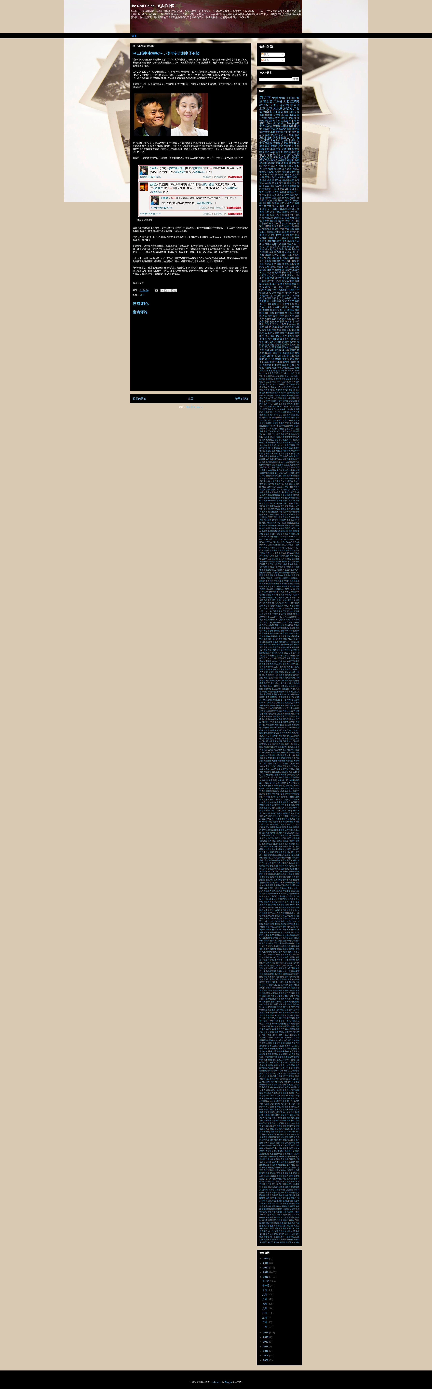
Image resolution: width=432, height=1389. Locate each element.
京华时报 (282, 614)
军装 (263, 667)
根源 (264, 938)
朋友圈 (283, 451)
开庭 (264, 835)
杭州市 (277, 172)
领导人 (294, 528)
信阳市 (275, 298)
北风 (270, 686)
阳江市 (284, 523)
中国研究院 (266, 584)
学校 (286, 791)
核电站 (273, 267)
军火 (289, 664)
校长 (282, 935)
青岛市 (285, 365)
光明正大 (276, 647)
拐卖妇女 (293, 869)
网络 (269, 203)
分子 (263, 401)
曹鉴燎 (268, 451)
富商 (293, 805)
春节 (284, 902)
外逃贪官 (267, 761)
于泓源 (286, 611)
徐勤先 (262, 849)
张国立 (290, 838)
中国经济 (275, 135)
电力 (270, 481)
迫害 (272, 515)
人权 (274, 195)
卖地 (290, 692)
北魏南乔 (276, 686)
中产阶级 (266, 290)
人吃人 (278, 387)
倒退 (264, 642)
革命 (287, 221)
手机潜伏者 (267, 863)
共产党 (279, 140)
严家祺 (262, 564)
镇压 (261, 160)
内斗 (285, 661)
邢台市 (277, 281)
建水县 (273, 833)
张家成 (266, 437)
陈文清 (294, 525)
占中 (280, 154)
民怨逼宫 (272, 954)
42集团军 (268, 371)
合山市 (290, 711)
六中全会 (291, 656)
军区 (274, 301)
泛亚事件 (279, 465)
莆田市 (270, 356)
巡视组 (271, 816)
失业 (290, 772)
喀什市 (273, 415)
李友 (272, 454)
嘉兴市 (276, 733)
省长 (266, 484)
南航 (270, 406)
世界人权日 (294, 556)
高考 (279, 368)
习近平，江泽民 (282, 608)
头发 (295, 772)
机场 (264, 333)
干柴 (280, 822)
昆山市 (276, 899)
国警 (274, 744)
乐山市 (288, 382)
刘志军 (288, 675)
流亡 (269, 467)
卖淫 (266, 406)
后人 (282, 714)
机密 (270, 913)
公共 (286, 653)
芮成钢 (292, 163)
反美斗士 (283, 409)
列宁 (268, 401)
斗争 (285, 883)
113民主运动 (283, 537)
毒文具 (266, 949)
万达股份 (273, 550)
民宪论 (296, 952)
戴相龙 (271, 163)
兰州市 (265, 249)
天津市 (274, 105)
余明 (263, 636)
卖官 (295, 692)
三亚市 (280, 287)
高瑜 (269, 206)
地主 (276, 750)
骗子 (274, 284)
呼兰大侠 (295, 412)
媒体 (292, 226)
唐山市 (283, 310)
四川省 (276, 112)
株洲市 (296, 456)
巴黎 (274, 431)
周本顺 (265, 310)
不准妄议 (291, 553)
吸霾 (280, 719)
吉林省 (276, 209)
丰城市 (282, 595)
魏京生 (290, 368)
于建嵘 (292, 384)
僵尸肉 (277, 393)
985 (281, 539)
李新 (277, 333)
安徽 (287, 423)
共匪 (288, 658)
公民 (294, 298)
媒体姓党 (286, 319)
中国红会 (283, 584)
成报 (293, 855)
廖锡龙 (281, 830)
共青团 (282, 160)
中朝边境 (280, 592)
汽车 (295, 963)
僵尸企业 (270, 393)
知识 (264, 487)
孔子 (294, 319)
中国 (282, 98)
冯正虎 (262, 304)
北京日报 (282, 683)
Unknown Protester (276, 545)
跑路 (276, 512)
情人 (289, 852)
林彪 (261, 177)
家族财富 (282, 802)
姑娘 (275, 780)
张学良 (294, 434)
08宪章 (267, 537)
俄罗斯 (294, 636)
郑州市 (295, 157)
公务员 (288, 298)
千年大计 (293, 689)
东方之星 (287, 169)
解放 (264, 359)
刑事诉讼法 (279, 672)
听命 (264, 716)
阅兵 (267, 160)
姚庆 (279, 319)
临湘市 (296, 595)
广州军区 (289, 824)
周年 (261, 255)
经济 (261, 151)
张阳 (279, 261)
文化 (295, 442)
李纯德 (262, 927)
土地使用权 (282, 747)
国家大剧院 (277, 741)
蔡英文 (290, 275)
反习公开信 (294, 406)
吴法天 (265, 719)
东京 (276, 559)
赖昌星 (270, 180)
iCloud (290, 545)
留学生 (285, 347)
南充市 (270, 307)
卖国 (261, 406)
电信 (266, 481)
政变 (292, 212)
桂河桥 (286, 938)
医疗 (261, 689)
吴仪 (287, 716)
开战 (268, 835)
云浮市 (285, 295)
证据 (287, 506)
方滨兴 (294, 891)
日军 (297, 445)
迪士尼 (266, 515)
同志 (265, 714)
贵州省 (262, 180)
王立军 (280, 189)
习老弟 (266, 606)
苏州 (274, 501)
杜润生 (294, 454)
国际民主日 (268, 747)
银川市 (275, 520)
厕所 (274, 406)
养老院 (269, 661)
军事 (280, 398)
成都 (274, 327)
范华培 (262, 356)
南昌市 (278, 307)
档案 (288, 459)
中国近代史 (276, 586)
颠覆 (269, 284)
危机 (279, 252)
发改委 (296, 409)
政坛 (272, 877)
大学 (289, 255)
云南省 (276, 126)
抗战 (269, 200)
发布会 (296, 703)
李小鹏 (265, 215)
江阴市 (268, 963)
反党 (284, 252)
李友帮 (266, 918)
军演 (284, 664)
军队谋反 (274, 667)
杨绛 (274, 930)
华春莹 (264, 692)
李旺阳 (277, 924)
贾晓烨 (283, 509)
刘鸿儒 (288, 678)
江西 (297, 960)
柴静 (291, 456)
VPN (261, 287)
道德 (293, 515)
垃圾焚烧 (263, 420)
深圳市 (292, 112)
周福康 (288, 725)
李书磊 (265, 916)
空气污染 (295, 490)
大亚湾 (274, 761)
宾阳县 (269, 805)
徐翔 (292, 229)
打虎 (265, 442)
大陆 (297, 209)
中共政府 (287, 567)
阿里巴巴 (291, 523)
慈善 (266, 855)
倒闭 (295, 390)
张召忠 (277, 838)
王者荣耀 (276, 347)
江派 (287, 462)
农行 (292, 667)
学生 (290, 791)
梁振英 (290, 336)
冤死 (265, 669)
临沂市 (272, 293)
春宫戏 (275, 902)
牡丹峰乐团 (292, 473)
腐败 (272, 151)
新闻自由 (283, 888)
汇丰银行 (266, 960)
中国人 (274, 160)
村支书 (279, 927)
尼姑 (297, 429)
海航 (284, 186)
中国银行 (295, 379)
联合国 (271, 495)
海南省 (276, 143)
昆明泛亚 (263, 448)
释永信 (268, 192)
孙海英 (281, 788)
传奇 (290, 631)
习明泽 (288, 293)
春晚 (280, 902)
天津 (283, 149)
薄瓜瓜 (277, 356)
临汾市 (262, 382)
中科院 (294, 592)
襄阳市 (262, 506)
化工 (279, 304)
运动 (261, 515)
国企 (294, 183)
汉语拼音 (278, 960)
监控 (291, 347)
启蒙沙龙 (276, 716)
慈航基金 (286, 855)
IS (298, 284)
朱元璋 (271, 910)
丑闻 (287, 556)
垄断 (278, 752)
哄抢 (297, 727)
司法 (269, 209)
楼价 (285, 941)
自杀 (281, 218)
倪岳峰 (269, 642)
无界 (287, 445)
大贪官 (273, 769)
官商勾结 (285, 797)
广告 (261, 824)
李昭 (276, 454)
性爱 (272, 852)
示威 (267, 350)
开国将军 (291, 833)
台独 (292, 307)
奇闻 (272, 775)
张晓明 (286, 841)
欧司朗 (290, 941)
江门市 (262, 963)
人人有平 (274, 617)
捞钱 (280, 871)
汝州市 (286, 960)
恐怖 (263, 440)
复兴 (270, 758)
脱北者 (290, 241)
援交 (265, 874)
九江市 (269, 384)
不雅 (276, 556)
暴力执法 (284, 448)
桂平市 (277, 459)
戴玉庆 (285, 440)
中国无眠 (277, 578)
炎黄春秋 (279, 270)
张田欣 (275, 844)
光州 (270, 647)
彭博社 (286, 847)
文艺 (280, 883)
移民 (274, 241)
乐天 (274, 600)
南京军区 (267, 694)
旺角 (274, 264)
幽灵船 (296, 822)
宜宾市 (265, 800)
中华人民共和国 (279, 290)
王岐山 (290, 98)
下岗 (261, 376)
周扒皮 (279, 722)
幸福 (285, 822)
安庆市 (294, 794)
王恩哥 (265, 478)
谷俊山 (295, 177)
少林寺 (294, 810)
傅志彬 (284, 644)
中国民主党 (279, 581)
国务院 (292, 739)
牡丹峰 (288, 270)
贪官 (280, 146)
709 (292, 221)
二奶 (265, 611)
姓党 (267, 212)
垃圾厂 (283, 255)
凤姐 (293, 398)
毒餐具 (292, 949)
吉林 (261, 714)
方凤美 (279, 891)
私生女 (262, 490)
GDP (286, 539)
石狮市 (269, 487)
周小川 (295, 252)
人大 (285, 617)
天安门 (293, 197)
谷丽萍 (275, 244)
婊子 (276, 786)
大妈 (278, 764)
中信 (287, 376)
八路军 (281, 653)
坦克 (268, 752)
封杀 (282, 808)
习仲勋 (282, 165)
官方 (291, 426)
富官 (297, 805)
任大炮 (266, 390)
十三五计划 (276, 689)
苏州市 (283, 177)
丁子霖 (271, 373)
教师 (281, 232)
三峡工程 (295, 550)
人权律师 (294, 295)
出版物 (294, 669)
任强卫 (273, 628)
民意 (278, 954)
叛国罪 (262, 708)
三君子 (287, 287)
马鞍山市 (284, 531)
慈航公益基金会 (275, 855)
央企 (297, 316)
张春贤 (267, 261)
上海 (272, 140)
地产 (293, 418)
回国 (284, 415)
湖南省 (292, 115)
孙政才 (288, 174)
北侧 (289, 683)
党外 (270, 650)
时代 (263, 899)
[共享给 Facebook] (171, 290)
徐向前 (269, 849)
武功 (293, 943)
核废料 (262, 459)
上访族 (277, 553)
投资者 (292, 866)
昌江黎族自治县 (286, 899)
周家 (264, 722)
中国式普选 (268, 575)
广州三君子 (273, 824)
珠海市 (285, 238)
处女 (265, 758)
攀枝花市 (278, 874)
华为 (288, 404)
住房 (272, 633)
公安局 (277, 395)
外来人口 (295, 758)
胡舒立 (266, 498)
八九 (281, 298)
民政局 (283, 954)
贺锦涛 (277, 509)
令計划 (284, 625)
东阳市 (284, 561)
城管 (287, 226)
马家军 (271, 531)
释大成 (281, 517)
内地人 (275, 661)
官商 (278, 797)
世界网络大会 (274, 376)
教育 (287, 232)
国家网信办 (287, 741)
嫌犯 (280, 786)
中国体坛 (293, 570)
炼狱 (290, 470)
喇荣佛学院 (268, 733)
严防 (271, 564)
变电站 (288, 705)
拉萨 (283, 869)
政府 (275, 200)
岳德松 (273, 813)
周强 (274, 722)
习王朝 (294, 603)
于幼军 (277, 295)
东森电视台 (264, 561)
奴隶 (290, 777)
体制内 (277, 633)
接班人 (279, 442)
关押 (293, 658)
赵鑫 (269, 362)
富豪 (265, 808)
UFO (265, 545)
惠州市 (268, 327)
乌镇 (283, 382)
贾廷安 (285, 278)
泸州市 (270, 235)
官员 (267, 146)
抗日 (289, 261)
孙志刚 (275, 788)
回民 (270, 736)
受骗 (278, 705)
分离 (266, 672)
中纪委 (268, 126)
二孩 (287, 384)
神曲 (287, 487)
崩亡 (265, 816)
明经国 (271, 448)
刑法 (287, 672)
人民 (287, 206)
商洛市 (296, 730)
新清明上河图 (273, 888)
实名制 (262, 429)
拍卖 (274, 442)
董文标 (273, 503)
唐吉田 (279, 730)
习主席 (262, 603)
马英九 (275, 192)
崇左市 (288, 321)
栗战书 (268, 177)
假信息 (294, 642)
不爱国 (271, 556)
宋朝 (268, 797)
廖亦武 (265, 830)
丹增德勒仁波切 (271, 598)
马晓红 (268, 368)
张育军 (288, 844)
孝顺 (263, 791)
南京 (264, 307)
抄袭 (272, 866)
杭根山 (279, 930)
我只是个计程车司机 (282, 858)
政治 (283, 123)
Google (292, 539)
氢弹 (264, 957)
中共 (275, 98)
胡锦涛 (279, 132)
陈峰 (282, 525)
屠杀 (261, 431)
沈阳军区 (291, 966)
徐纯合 (292, 324)
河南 (261, 218)
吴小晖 (283, 209)
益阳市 (290, 481)
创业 (263, 681)
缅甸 (279, 241)
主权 (268, 382)
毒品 (297, 946)
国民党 (285, 197)
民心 (265, 954)
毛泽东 (264, 105)
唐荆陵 (290, 310)
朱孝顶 (277, 910)
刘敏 (265, 678)
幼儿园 (268, 434)
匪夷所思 (284, 686)
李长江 (273, 927)
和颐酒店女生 (283, 727)
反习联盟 (263, 409)
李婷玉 (270, 333)
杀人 (274, 913)
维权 (269, 137)
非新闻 (292, 365)
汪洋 (278, 963)
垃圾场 (273, 752)
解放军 (295, 123)
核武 (272, 459)
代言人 (265, 625)
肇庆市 (277, 495)
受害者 (273, 705)
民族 (272, 215)
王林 (265, 168)
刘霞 (274, 304)
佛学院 (290, 246)
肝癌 (292, 353)
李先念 (290, 916)
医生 (297, 686)
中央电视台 (278, 589)
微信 (296, 149)
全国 (261, 395)
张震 (278, 437)
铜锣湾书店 (288, 180)
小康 (268, 810)
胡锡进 (273, 498)
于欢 (280, 611)
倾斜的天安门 (284, 642)
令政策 (271, 625)
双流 (293, 700)
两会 (274, 174)
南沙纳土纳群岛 (290, 694)
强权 (276, 847)
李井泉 (277, 916)
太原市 (262, 258)
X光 (285, 545)
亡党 (268, 387)
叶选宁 (266, 412)
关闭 (297, 658)
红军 (289, 272)
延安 (293, 830)
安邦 (264, 229)
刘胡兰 (275, 678)
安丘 (278, 794)
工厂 (280, 816)
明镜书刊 (267, 902)
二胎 (267, 246)
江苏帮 (292, 960)
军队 (261, 226)
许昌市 (277, 506)
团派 (274, 197)
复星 (274, 758)
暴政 (278, 905)
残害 (288, 946)
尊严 (295, 808)
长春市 (294, 520)
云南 (291, 611)
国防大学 (289, 744)
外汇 (270, 420)
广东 (282, 229)
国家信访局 (267, 418)
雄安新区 (267, 365)
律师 (264, 163)
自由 (287, 218)
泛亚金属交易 (289, 465)
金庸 (293, 517)
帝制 (270, 822)
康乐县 (289, 827)
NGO (261, 542)
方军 (274, 891)
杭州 (267, 267)
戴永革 (289, 860)
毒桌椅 (286, 949)
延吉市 (288, 830)
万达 (273, 287)
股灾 (275, 137)
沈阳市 (285, 342)
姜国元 (294, 783)
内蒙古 (295, 169)
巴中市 (268, 819)
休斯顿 (277, 631)
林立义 (283, 932)
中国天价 (285, 573)
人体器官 (282, 246)
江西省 (274, 129)
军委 (281, 249)
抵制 (269, 330)
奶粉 (269, 258)
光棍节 (288, 647)
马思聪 (277, 531)
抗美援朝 (269, 232)
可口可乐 (278, 708)
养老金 (262, 661)
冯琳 (274, 669)
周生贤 (282, 725)
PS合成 (278, 542)
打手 (278, 863)
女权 (276, 777)
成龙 (297, 855)
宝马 (280, 800)
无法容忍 (285, 893)
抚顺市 (262, 330)
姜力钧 (283, 783)
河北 (297, 215)
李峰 (282, 921)
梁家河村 (293, 938)
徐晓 (280, 849)
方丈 (282, 445)
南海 (289, 183)
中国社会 (275, 584)
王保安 (289, 476)
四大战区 (295, 733)
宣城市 (266, 802)
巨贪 (293, 816)
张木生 (292, 841)
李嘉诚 (270, 172)
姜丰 (278, 783)
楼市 (264, 339)
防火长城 (276, 523)
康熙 (295, 827)
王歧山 (262, 272)
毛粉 (285, 952)
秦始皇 (285, 350)
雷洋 (261, 126)
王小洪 (268, 347)
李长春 (293, 264)
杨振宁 (262, 930)
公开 (268, 656)
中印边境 (267, 570)
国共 (272, 739)
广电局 (262, 827)
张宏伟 (296, 838)
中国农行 (269, 379)
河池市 (268, 465)
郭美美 (273, 221)
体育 (282, 633)
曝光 (291, 448)
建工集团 (266, 833)
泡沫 (264, 235)
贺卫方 (271, 509)
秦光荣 (278, 350)
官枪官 (292, 797)
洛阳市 (270, 270)
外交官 (288, 758)
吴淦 (289, 252)
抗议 (297, 327)
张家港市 (263, 841)
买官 (291, 608)
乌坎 (278, 382)
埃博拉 (292, 752)
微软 (285, 849)
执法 (270, 442)
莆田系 (288, 189)
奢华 (289, 775)
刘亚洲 (268, 226)
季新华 (269, 791)
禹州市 (296, 487)
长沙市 (281, 221)
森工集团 (278, 941)
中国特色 (277, 379)
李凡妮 (296, 916)
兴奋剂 (296, 395)
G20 (270, 174)
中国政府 (287, 575)
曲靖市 (296, 448)
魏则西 (287, 151)
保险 (270, 639)
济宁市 (278, 235)
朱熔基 (285, 264)
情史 (293, 852)
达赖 (297, 512)
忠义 (263, 852)
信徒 (290, 390)
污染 (297, 462)
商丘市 (266, 415)
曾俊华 (292, 905)
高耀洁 (280, 284)
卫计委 (294, 697)
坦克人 (275, 255)
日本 (272, 186)
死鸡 (284, 946)
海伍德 (265, 344)
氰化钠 (269, 957)
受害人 (266, 705)
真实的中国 (279, 484)
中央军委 (266, 183)
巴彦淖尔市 (290, 819)
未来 (265, 910)
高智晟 (283, 192)
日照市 (290, 896)
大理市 (294, 766)
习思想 (281, 603)
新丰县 (266, 885)
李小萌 (277, 921)
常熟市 (289, 431)
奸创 (295, 777)
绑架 (264, 353)
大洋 (288, 766)
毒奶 (261, 949)
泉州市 (293, 342)
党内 (261, 650)
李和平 (273, 918)
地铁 (289, 750)
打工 (274, 863)
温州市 (285, 344)
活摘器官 (263, 467)
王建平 (295, 270)
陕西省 (265, 132)
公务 (290, 653)
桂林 (280, 938)
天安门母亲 (278, 316)
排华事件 (293, 871)
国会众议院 (292, 736)
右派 (261, 412)
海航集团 (291, 186)
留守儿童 (276, 481)
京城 (272, 387)
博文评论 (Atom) (194, 407)
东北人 (282, 559)
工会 (276, 816)
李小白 (271, 921)
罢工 (269, 353)
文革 (269, 108)
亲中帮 (262, 617)
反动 (274, 703)
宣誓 (272, 802)
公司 (295, 653)
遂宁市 (270, 281)
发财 (261, 705)
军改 (279, 301)
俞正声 (275, 639)
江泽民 (294, 101)
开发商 (279, 833)
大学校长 (285, 764)
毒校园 (273, 949)
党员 (279, 195)
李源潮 (282, 137)
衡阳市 (285, 356)
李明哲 (283, 333)
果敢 (288, 932)
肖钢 (282, 495)
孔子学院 (289, 786)
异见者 (281, 835)
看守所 (271, 484)
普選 (270, 905)
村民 (285, 927)
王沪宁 (277, 238)
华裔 (297, 404)
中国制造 (277, 573)
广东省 (277, 101)
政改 (281, 877)
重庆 (279, 362)
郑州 (276, 517)
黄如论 (273, 534)
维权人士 (269, 218)
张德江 (262, 172)
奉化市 (277, 775)
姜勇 (288, 783)
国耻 (272, 313)
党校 (283, 650)
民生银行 (284, 339)
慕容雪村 (278, 440)
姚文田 (285, 780)
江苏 (287, 267)
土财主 (264, 750)
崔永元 (294, 813)
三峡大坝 (287, 550)
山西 (268, 813)
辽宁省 (292, 143)
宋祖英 (270, 229)
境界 (278, 755)
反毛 (282, 703)
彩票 (282, 437)
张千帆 (265, 838)
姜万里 (272, 783)
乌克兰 (294, 598)
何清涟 (292, 633)
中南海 (284, 126)
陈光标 (285, 281)
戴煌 (295, 860)
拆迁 (278, 869)
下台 (294, 287)
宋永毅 (273, 797)
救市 (276, 232)
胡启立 (294, 495)
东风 (289, 561)
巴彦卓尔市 (280, 819)
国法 (270, 744)
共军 (284, 658)
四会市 (288, 733)
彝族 (280, 847)
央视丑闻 (284, 772)
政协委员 (266, 877)
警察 (261, 192)
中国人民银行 (277, 570)
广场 (266, 824)
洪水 (297, 465)
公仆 (266, 395)
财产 (297, 506)
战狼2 (273, 860)
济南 (274, 467)
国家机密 (286, 418)
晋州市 (289, 902)
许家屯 (275, 203)
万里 (289, 244)
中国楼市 (293, 578)
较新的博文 (139, 398)
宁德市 (268, 794)
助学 (286, 681)
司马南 (279, 711)
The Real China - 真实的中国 (152, 6)
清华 (293, 467)
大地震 (269, 764)
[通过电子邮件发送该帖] (156, 290)
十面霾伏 (285, 689)
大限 (285, 420)
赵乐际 (293, 278)
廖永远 (271, 830)
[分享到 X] (168, 290)
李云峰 (294, 451)
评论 (266, 60)
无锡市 (268, 264)
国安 (281, 226)
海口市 (275, 177)
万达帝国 (265, 550)
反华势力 (275, 409)
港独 (270, 470)
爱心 (281, 473)
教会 (290, 442)
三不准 (280, 550)
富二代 (269, 429)
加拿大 (275, 226)
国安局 (269, 741)
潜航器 (285, 470)
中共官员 (279, 567)
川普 (297, 258)
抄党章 (262, 866)
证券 (282, 506)
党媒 (274, 650)
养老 (261, 398)
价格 (263, 628)
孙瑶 (293, 788)
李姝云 (286, 918)
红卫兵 (295, 272)
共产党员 (278, 658)
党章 (295, 650)
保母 (265, 639)
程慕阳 (293, 350)
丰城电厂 (289, 595)
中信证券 (273, 165)
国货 (278, 744)
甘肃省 (279, 163)
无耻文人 (265, 896)
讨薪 (272, 506)
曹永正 (262, 451)
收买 (284, 874)
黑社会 (282, 244)
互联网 (282, 183)
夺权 (263, 775)
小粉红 (287, 429)
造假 (288, 515)
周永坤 (265, 725)
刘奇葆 (273, 401)
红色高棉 (268, 492)
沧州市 (262, 465)
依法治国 (274, 390)
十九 (270, 404)
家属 (276, 802)
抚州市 (264, 869)
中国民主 (269, 581)
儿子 (261, 647)
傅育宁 (290, 644)
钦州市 (285, 362)
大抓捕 (273, 766)
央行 (261, 319)
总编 (276, 852)
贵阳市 (278, 278)
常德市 (275, 822)
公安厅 (271, 395)
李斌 (272, 924)
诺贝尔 (283, 203)
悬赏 (285, 852)
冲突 (289, 398)
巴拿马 (278, 212)
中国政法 (295, 575)
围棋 (285, 736)
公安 (269, 154)
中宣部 (286, 589)
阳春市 (293, 362)
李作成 (284, 916)
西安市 (279, 151)
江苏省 (284, 115)
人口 (280, 617)
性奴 (268, 852)
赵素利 (271, 512)
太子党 (263, 157)
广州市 (287, 132)
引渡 (287, 835)
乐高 (289, 600)
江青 (292, 267)
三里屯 (262, 553)
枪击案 (266, 935)
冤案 (297, 301)
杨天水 (296, 927)
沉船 (297, 267)
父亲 (285, 473)
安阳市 (275, 426)
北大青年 (263, 686)
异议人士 (276, 324)
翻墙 (276, 218)
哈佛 (261, 730)
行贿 (291, 503)
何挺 (287, 633)
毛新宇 (280, 267)
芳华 (270, 501)
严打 (267, 564)
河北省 (268, 120)
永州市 (293, 339)
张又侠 (271, 838)
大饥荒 (295, 154)
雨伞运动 (276, 365)
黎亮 (282, 534)
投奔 (287, 866)
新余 (297, 885)
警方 (267, 506)
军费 (268, 667)
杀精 (283, 913)
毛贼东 (290, 952)
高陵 (290, 531)
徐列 (297, 847)
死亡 (269, 339)
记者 (270, 168)
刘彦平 (279, 401)
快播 (261, 232)
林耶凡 (286, 456)
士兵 (293, 755)
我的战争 (295, 858)
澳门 (292, 235)
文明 (276, 883)
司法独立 (272, 711)
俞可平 (268, 298)
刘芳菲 (285, 401)
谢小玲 (270, 359)
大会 (274, 420)
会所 (282, 631)
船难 (293, 498)
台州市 (289, 708)
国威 (264, 741)
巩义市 (262, 819)
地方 (297, 418)
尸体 (293, 429)
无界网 (292, 445)
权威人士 (293, 913)
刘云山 (284, 135)
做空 (274, 644)
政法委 (262, 880)
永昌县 (292, 957)
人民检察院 (286, 387)
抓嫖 (276, 866)
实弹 (291, 800)
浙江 (278, 467)
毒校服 (279, 949)
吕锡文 (284, 412)
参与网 (288, 700)
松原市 (286, 930)
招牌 (264, 871)
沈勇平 (277, 966)
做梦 (270, 644)
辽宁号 (286, 512)
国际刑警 (279, 313)
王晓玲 (271, 478)
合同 (285, 711)
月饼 (276, 907)
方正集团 (287, 891)
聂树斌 (285, 353)
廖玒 (276, 830)
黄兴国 (288, 284)
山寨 (265, 431)
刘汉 (270, 678)
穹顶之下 (287, 490)
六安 (265, 658)
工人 (261, 261)
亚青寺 (275, 614)
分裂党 (271, 672)
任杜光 (286, 628)
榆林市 (294, 459)
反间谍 (290, 409)
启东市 (269, 716)
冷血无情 (280, 669)
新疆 (296, 135)
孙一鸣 (296, 786)
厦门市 (280, 406)
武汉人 (265, 946)
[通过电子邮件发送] (162, 290)
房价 (295, 440)
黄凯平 (266, 534)
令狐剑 (277, 625)
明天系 (296, 899)
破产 (274, 487)
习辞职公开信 (266, 223)
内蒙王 (290, 661)
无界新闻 (293, 893)
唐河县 (286, 730)
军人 (269, 301)
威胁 (265, 786)
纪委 (274, 492)
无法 (278, 893)
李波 (272, 149)
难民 (291, 281)
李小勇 (265, 921)
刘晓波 (287, 108)
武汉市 (278, 186)
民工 (261, 954)
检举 (272, 941)
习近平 (265, 98)
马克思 (265, 531)
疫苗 (280, 157)
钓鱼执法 (268, 520)
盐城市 (296, 481)
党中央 (284, 393)
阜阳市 (269, 523)
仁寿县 (283, 622)
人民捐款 (279, 620)
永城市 (279, 957)
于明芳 (275, 611)
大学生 (295, 255)
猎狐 (284, 476)
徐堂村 (275, 849)
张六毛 (288, 434)
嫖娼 (274, 258)
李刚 (261, 918)
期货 (261, 910)
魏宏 (297, 368)
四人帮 (282, 733)
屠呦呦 (285, 258)
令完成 (276, 115)
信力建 (285, 390)
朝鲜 (267, 149)
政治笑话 (295, 877)
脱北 (278, 498)
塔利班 (262, 755)
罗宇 (284, 241)
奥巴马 (268, 319)
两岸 (282, 376)
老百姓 (265, 495)
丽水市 (282, 598)
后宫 (293, 714)
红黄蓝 (262, 275)
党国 (265, 650)
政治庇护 (287, 877)
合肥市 (277, 412)
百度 (286, 163)
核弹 (284, 336)
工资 (270, 431)
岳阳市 (279, 813)
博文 (266, 54)
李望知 (284, 924)
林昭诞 (266, 932)
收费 (295, 874)
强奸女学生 (268, 847)
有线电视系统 (284, 907)
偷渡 (278, 644)
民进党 (273, 462)
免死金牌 (295, 647)
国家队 (268, 255)
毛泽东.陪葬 (277, 952)
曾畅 (278, 451)
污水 (274, 963)
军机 (280, 664)
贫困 (261, 509)
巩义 (297, 816)
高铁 (284, 368)
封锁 (291, 808)
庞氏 (278, 434)
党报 (278, 650)
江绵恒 (285, 215)
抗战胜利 (289, 327)
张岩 (270, 841)
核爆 (287, 935)
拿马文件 (274, 871)
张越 (274, 261)
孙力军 (269, 788)
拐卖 (274, 330)
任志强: (280, 628)
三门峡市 (284, 373)
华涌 (293, 404)
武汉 (263, 462)
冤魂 (270, 669)
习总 (297, 221)
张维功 (281, 844)
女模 (280, 777)
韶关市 (288, 528)
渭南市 (264, 470)
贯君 (272, 278)
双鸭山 (286, 406)
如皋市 (265, 780)
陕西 (263, 528)
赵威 (264, 362)
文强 (272, 883)
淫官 (272, 344)
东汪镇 (272, 561)
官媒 (272, 321)
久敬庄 (273, 382)
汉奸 (283, 462)
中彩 (264, 592)
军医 (272, 664)
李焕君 (288, 454)
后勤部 (288, 714)
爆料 (276, 473)
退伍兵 (277, 515)
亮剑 (297, 614)
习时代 (287, 603)
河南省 (267, 111)
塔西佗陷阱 (270, 755)
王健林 (270, 238)
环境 (287, 478)
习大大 (275, 384)
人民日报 (291, 165)
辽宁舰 (292, 512)
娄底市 (271, 786)
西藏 (289, 177)
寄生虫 (287, 805)
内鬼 (276, 398)
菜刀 (295, 501)
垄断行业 (285, 752)
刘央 (270, 675)
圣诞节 (271, 750)
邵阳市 (271, 517)
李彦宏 (294, 921)
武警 (275, 157)
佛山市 (285, 223)
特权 (263, 476)
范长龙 (283, 275)
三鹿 (268, 553)
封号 (274, 808)
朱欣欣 (283, 910)
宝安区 (296, 426)
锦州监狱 (282, 520)
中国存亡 (293, 573)
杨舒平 (279, 456)
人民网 (265, 622)
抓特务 (281, 866)
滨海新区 (267, 189)
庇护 (268, 827)
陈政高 (288, 525)
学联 (295, 791)
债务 (264, 393)
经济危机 (280, 492)
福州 (272, 350)
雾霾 (267, 135)
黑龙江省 (291, 192)
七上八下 (291, 548)
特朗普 (262, 238)
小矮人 (273, 810)
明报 (289, 330)
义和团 (288, 598)
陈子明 (271, 525)
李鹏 (272, 132)
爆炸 (293, 140)
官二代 (286, 426)
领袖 (264, 284)
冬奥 (284, 398)
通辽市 (283, 515)
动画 (282, 681)
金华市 (288, 517)
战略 (278, 860)
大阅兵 (287, 154)
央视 (261, 212)
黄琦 (278, 534)
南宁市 (268, 197)
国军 (287, 739)
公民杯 (279, 656)
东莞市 (287, 146)
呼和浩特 (295, 725)
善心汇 (279, 415)
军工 (276, 664)
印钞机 (269, 700)
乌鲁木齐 (268, 600)
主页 (190, 398)
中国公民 (269, 573)
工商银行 (287, 816)
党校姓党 (288, 650)
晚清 (295, 902)
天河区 (292, 769)
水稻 (274, 957)
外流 (261, 761)
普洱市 (264, 905)
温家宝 (282, 129)
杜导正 (290, 927)
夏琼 (278, 758)
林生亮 (277, 932)
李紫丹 (296, 924)
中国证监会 (286, 379)
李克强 (294, 105)
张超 (293, 844)
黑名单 (288, 534)
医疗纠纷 (267, 689)
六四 (286, 101)
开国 (285, 833)
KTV (297, 539)
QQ (287, 542)
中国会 (286, 570)
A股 (289, 371)
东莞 (294, 244)
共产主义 (274, 249)
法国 (273, 465)
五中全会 (268, 614)
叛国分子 (295, 705)
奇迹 (268, 775)
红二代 (290, 137)
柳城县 (278, 336)
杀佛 (278, 913)
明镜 (261, 902)
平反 (261, 324)
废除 (284, 827)
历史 (264, 209)
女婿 (274, 319)
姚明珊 (275, 423)
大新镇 (279, 766)
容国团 (294, 802)
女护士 (271, 777)
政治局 (295, 174)
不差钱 (265, 556)
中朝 (274, 592)
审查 (261, 802)
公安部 (284, 395)
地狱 (280, 750)
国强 (295, 741)
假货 (265, 644)
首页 (134, 36)
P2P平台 (268, 542)
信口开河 (291, 639)
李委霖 (279, 918)
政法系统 (269, 880)
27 (298, 537)
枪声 (272, 935)
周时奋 (286, 722)
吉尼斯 (296, 711)
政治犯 (285, 442)
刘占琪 (292, 672)
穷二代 (280, 490)
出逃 (269, 304)
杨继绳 (273, 456)
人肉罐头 (276, 622)
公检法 (273, 656)
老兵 (267, 151)
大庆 (261, 766)
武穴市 (279, 946)
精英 (261, 492)
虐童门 (286, 503)
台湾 (293, 146)
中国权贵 (285, 578)
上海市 (268, 123)
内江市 (271, 398)
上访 (293, 151)
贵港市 (285, 359)
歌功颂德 (269, 943)
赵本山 (265, 512)
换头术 (286, 871)
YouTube (295, 371)
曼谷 (274, 451)
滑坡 (274, 470)
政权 (294, 261)
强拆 (264, 200)
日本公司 (273, 896)
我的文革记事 (265, 860)
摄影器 (271, 874)
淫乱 (282, 467)
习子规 (275, 603)
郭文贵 (267, 101)
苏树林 (279, 501)
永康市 (286, 957)
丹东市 (262, 598)
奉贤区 (283, 775)
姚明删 (292, 780)
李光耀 (266, 454)
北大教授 (295, 683)
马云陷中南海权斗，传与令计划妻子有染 (166, 53)
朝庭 (297, 907)
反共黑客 (267, 703)
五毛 (264, 387)
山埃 (264, 813)
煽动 (295, 470)
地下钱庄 (289, 313)
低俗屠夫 (265, 633)
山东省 (284, 120)
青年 (276, 528)
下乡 (297, 373)
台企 (284, 708)
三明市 (277, 373)
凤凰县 (288, 669)
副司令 (277, 681)
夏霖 (283, 758)
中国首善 (269, 589)
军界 (293, 664)
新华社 (281, 200)
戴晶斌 (283, 860)
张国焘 (284, 838)
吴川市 (292, 716)
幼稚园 (290, 822)
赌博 (293, 509)
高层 (274, 368)
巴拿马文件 (273, 118)
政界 (275, 880)
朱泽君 (289, 910)
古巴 (272, 708)
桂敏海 (269, 938)
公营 (285, 656)
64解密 (284, 371)
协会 (286, 692)
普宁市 (293, 232)
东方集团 (295, 559)
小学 (263, 810)
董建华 (266, 503)
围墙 (280, 736)
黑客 (294, 284)
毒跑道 (276, 339)
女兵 (297, 775)
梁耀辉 (266, 941)
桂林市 (288, 200)
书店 (282, 206)
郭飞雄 (278, 180)
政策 (280, 880)
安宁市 (288, 794)
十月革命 (282, 404)
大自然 (266, 769)
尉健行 (281, 429)
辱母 (280, 512)
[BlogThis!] (165, 290)
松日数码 (293, 930)
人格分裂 (271, 620)
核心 (267, 459)
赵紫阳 (265, 140)
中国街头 (291, 584)
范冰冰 (275, 275)
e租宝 (267, 287)
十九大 (275, 404)
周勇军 (286, 719)
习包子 (275, 183)
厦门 (282, 700)
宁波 (274, 794)
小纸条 (283, 810)
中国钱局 (285, 586)
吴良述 (271, 719)
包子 (291, 681)
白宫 (269, 272)
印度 (264, 700)
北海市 (285, 304)
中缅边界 (270, 595)
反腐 (291, 135)
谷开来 (290, 203)
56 (274, 539)
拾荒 (268, 871)
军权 (284, 301)
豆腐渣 (278, 359)
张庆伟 (273, 437)
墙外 (282, 755)
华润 (270, 692)
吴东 (282, 716)
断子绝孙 (291, 883)
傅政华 (292, 223)
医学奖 (292, 686)
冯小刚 (288, 249)
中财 (276, 595)
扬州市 (296, 863)
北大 (292, 195)
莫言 (290, 501)
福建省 (292, 126)
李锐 (264, 336)
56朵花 (276, 371)
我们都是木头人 (266, 858)
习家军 (281, 384)
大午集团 (281, 761)
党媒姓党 (291, 393)
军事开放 (265, 664)
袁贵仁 (296, 503)
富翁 (261, 808)
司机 (266, 711)
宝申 (276, 800)
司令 (272, 412)
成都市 (273, 146)
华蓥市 (281, 692)
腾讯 (282, 498)
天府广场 (285, 769)
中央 (278, 149)
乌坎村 (266, 129)
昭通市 (277, 448)
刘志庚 (294, 675)
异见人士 (274, 835)
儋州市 (296, 644)
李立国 (290, 924)
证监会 (292, 506)
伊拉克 (266, 631)
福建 (261, 241)
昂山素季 (269, 899)
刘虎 (290, 401)
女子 (261, 777)
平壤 (295, 431)
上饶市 (292, 373)
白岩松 (284, 481)
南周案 (274, 694)
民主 (289, 123)
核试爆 (292, 935)
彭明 (284, 261)
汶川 (292, 215)
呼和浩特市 (264, 727)
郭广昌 (262, 206)
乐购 (285, 600)
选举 (274, 362)
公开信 (290, 395)
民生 (295, 954)
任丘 (268, 628)
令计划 (284, 105)
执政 (291, 863)
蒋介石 (295, 189)
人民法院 (287, 620)
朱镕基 (264, 913)
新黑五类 (268, 891)
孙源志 (287, 788)
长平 (288, 520)
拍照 (287, 869)
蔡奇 (292, 218)
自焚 (269, 275)
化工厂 (267, 683)
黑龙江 (294, 534)
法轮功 (262, 270)
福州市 (262, 203)
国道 (283, 744)
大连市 (279, 420)
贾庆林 (284, 143)
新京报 (292, 885)
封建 (278, 808)
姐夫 (270, 780)
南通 (267, 697)
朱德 (288, 451)
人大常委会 (292, 617)
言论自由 (266, 244)
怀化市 (294, 437)
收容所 (289, 874)
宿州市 (275, 805)
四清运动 (263, 736)
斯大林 (277, 445)
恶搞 (280, 852)
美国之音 (277, 353)
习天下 (269, 603)
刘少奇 (285, 195)
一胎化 (272, 548)
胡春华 (292, 172)
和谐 (261, 415)
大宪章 (292, 764)
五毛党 (273, 246)
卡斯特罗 (282, 697)
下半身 (284, 553)
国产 (288, 415)
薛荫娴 (279, 503)
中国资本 (267, 586)
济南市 (296, 200)
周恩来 (290, 160)
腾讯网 (288, 498)
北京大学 (274, 683)
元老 (266, 647)
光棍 (283, 647)
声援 (297, 755)
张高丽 (265, 186)
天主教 (290, 420)
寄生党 (281, 805)
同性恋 (271, 714)
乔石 (269, 195)
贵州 (265, 509)
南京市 (281, 174)
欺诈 (263, 943)
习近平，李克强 (268, 608)
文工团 (270, 445)
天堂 (270, 316)
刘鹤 (293, 678)
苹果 (297, 353)
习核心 (275, 206)
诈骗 (267, 278)
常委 (284, 431)
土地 (275, 747)
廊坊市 (285, 212)
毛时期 (269, 952)
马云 (142, 295)
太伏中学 (268, 772)
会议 (261, 298)
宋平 (281, 426)
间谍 (264, 523)
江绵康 (292, 462)
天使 (278, 769)
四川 (267, 313)
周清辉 (271, 725)
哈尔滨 (266, 730)
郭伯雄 (284, 112)
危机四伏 (276, 700)
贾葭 (292, 359)
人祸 (270, 622)
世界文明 (263, 559)
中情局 (269, 592)
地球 (284, 750)
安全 (282, 794)
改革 (279, 330)
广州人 (282, 824)
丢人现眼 (295, 561)
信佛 (280, 639)
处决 (261, 758)
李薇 (268, 927)
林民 (272, 932)
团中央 (275, 736)
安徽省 (268, 143)
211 (295, 537)
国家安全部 (277, 418)
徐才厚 (290, 149)
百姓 (291, 238)
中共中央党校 (287, 564)
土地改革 (291, 747)
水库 (278, 462)
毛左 (264, 952)
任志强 (268, 115)
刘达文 (281, 678)
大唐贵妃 (289, 761)
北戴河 (292, 118)
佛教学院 (274, 636)
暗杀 (294, 330)
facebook (263, 373)
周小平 (269, 722)
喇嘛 (261, 733)
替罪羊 (265, 907)
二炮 (270, 611)
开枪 (282, 434)
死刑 (268, 462)
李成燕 (266, 924)
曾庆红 (284, 118)
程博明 (273, 490)
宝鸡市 (286, 800)
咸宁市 (292, 727)
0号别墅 (273, 537)
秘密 (268, 490)
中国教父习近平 (266, 578)
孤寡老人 (276, 791)
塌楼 (297, 752)
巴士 (273, 819)
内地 (265, 398)
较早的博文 (242, 398)
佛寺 (268, 636)
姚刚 (280, 780)
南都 (272, 697)
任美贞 (292, 628)
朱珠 (295, 910)
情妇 (268, 440)
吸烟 (276, 719)
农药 (288, 667)
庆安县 (268, 324)
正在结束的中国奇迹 (282, 943)
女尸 (265, 777)
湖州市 (285, 235)
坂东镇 (294, 750)
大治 (284, 766)
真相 (287, 484)
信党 (285, 639)
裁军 (291, 356)
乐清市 (279, 600)
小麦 (289, 810)
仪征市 (290, 625)
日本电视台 (282, 896)
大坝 (274, 764)
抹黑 (274, 869)
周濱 (276, 725)
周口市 (292, 719)
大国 (264, 764)
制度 (268, 681)
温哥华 (278, 344)
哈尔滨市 (274, 310)
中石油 (288, 592)
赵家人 (287, 157)
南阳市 (285, 307)
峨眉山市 (287, 813)
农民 (284, 667)
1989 (261, 371)
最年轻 (271, 907)
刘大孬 (265, 675)
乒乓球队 (295, 382)
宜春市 (271, 800)
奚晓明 (269, 423)
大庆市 (266, 766)
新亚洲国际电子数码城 (279, 885)
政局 (276, 877)
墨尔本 (287, 755)
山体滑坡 (279, 321)
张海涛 (269, 844)
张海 (264, 844)
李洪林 (281, 454)
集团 (268, 528)
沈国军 (284, 966)
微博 (297, 229)
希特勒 (265, 822)
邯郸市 (265, 221)
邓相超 (265, 517)
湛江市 (293, 344)
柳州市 (287, 140)
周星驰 (292, 722)
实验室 (296, 800)
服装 (293, 907)
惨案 (272, 440)
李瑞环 (290, 333)
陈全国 (265, 525)
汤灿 (267, 342)
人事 (268, 617)
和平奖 (290, 209)
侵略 (289, 636)
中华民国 (293, 376)
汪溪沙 (289, 963)
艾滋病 (264, 501)
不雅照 (282, 556)
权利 (287, 913)
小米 (278, 810)
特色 (268, 476)
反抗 (278, 703)
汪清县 (283, 963)
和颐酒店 (273, 727)
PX (284, 542)
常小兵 (295, 321)
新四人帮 (263, 888)
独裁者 (273, 476)
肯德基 (288, 495)
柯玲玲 (277, 935)
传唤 (286, 631)
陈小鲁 (277, 525)
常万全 (279, 431)
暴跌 (279, 264)
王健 (295, 476)
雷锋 (272, 528)
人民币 (277, 223)
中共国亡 (271, 567)
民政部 (289, 954)
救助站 (285, 880)
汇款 (272, 960)
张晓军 (279, 841)
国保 (293, 415)
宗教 (267, 321)
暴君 (274, 905)
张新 (274, 841)
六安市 (271, 658)
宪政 (277, 229)
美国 (289, 129)
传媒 (295, 631)
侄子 (284, 636)
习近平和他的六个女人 (279, 606)
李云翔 (271, 916)
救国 (290, 880)
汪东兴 (273, 342)
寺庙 (270, 808)
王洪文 (277, 478)
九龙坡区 (295, 600)
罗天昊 (294, 492)
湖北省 (263, 137)
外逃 (264, 316)
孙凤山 (262, 788)
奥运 (293, 775)
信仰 (280, 390)
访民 (293, 132)
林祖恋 (270, 336)
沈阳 (279, 342)
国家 (279, 197)
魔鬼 (295, 531)
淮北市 (288, 467)
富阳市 (275, 429)
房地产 (280, 327)
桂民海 (283, 459)
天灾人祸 (289, 316)
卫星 (288, 697)
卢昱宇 (272, 252)
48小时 (269, 539)
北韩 (265, 404)
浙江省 (276, 123)
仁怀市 (289, 622)
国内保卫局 (279, 739)
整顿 (267, 883)
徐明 (269, 157)
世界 (266, 376)
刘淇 (294, 249)
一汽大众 (265, 548)
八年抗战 (273, 653)
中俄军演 (277, 564)
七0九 (284, 548)
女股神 (285, 777)
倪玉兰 (275, 642)
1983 (291, 537)
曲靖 (287, 905)
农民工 (290, 301)
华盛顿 (275, 692)
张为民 (292, 835)
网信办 (287, 492)
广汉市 (296, 824)
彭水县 (292, 847)
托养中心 (285, 863)
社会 (284, 272)
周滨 (289, 412)
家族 (279, 258)
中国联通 (264, 293)
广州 (274, 434)
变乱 (283, 705)
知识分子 (276, 272)
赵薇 (297, 203)
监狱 (261, 484)
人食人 (294, 387)
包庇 (295, 681)
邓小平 (276, 120)
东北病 (288, 559)
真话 (291, 484)
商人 (291, 730)
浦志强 (285, 172)
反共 (269, 409)
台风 (295, 708)
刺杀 (272, 681)
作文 (280, 636)
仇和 (295, 622)
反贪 (291, 703)
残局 (293, 946)
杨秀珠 (266, 456)
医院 (292, 304)
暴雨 (283, 905)
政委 (284, 330)
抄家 (267, 866)
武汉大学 (272, 946)
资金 (288, 509)
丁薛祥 (278, 548)
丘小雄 (271, 559)
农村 (280, 667)
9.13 (277, 539)
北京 (262, 108)
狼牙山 (279, 476)
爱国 (297, 235)
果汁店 (294, 932)
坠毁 (264, 752)
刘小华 (275, 675)
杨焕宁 (269, 930)
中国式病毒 (278, 575)
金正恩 (278, 168)
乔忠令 (262, 384)
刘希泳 (281, 675)
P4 (274, 542)
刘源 (275, 154)
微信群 (288, 437)
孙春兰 (282, 423)
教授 (295, 880)
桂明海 (275, 938)
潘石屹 (279, 470)
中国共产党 (293, 290)
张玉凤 (285, 324)
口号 (267, 708)
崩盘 (292, 258)
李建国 (288, 921)
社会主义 (280, 487)
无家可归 (272, 893)
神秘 (291, 487)
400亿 (262, 539)
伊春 (272, 631)
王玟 (282, 478)
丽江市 (280, 293)
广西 (287, 229)
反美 (287, 703)
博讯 (276, 697)
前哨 (295, 401)
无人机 (265, 893)
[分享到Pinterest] (175, 290)
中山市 (292, 589)
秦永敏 (268, 241)
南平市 (280, 694)
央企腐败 (276, 772)
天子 (264, 423)
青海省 (282, 528)
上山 (272, 553)
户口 (290, 440)
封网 (286, 808)
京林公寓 (291, 614)
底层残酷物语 (276, 827)
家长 (288, 802)
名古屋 (277, 714)
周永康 (277, 108)
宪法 (272, 212)
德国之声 (291, 849)
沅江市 (266, 966)
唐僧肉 (273, 730)
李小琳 (292, 120)
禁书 (297, 238)
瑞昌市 (292, 478)
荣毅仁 (285, 501)
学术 (282, 791)
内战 (280, 661)
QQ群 (291, 542)
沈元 (272, 966)
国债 (268, 739)
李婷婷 (292, 918)
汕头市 (278, 215)
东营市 (278, 561)
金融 (265, 165)
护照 (270, 869)
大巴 (297, 764)
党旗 (297, 393)
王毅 (274, 189)
